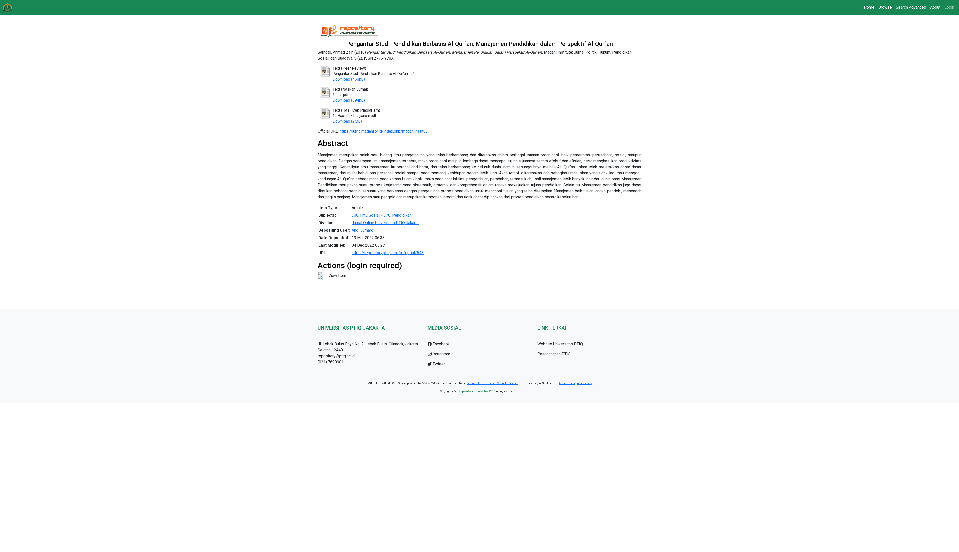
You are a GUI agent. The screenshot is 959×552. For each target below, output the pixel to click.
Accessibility (584, 383)
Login (949, 7)
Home (869, 7)
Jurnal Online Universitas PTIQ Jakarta (385, 222)
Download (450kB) (349, 79)
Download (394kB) (349, 100)
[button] (320, 276)
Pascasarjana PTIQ (554, 354)
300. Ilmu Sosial (366, 215)
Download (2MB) (347, 121)
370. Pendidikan (398, 215)
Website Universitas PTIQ (560, 344)
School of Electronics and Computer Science (492, 383)
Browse (885, 7)
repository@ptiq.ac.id (336, 356)
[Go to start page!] (7, 7)
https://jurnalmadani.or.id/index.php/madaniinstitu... (384, 131)
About (935, 7)
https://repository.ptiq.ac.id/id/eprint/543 (388, 252)
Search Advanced (911, 7)
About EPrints (567, 383)
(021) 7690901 (331, 362)
